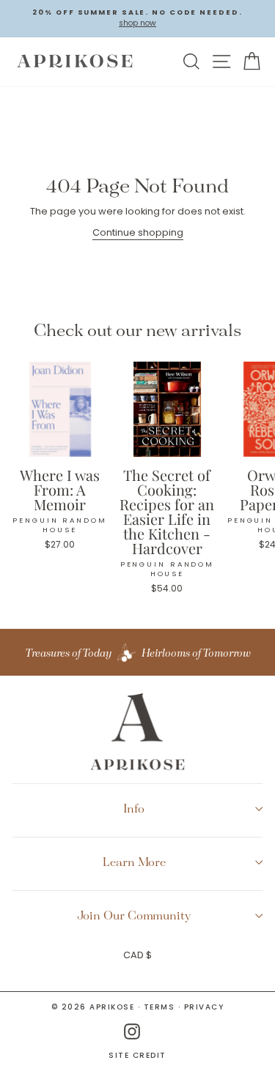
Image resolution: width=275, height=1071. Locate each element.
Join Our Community (134, 915)
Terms (159, 1006)
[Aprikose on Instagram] (132, 1031)
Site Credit (137, 1056)
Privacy (204, 1006)
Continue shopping (137, 232)
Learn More (134, 862)
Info (133, 808)
